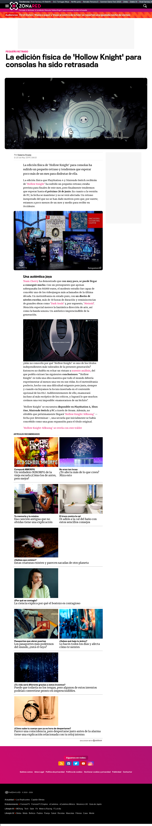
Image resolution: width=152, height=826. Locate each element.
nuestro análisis (81, 370)
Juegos (98, 6)
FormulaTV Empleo (39, 804)
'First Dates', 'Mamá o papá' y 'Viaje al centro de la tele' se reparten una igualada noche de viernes (67, 15)
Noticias (55, 6)
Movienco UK (82, 804)
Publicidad (116, 772)
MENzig (19, 809)
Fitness (79, 813)
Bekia (18, 813)
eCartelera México (67, 804)
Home (45, 6)
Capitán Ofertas (37, 800)
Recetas (61, 813)
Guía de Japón (95, 804)
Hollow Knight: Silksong (79, 414)
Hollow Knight (35, 184)
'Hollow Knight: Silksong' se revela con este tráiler (52, 427)
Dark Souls (57, 303)
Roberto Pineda (24, 155)
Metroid (88, 303)
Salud (53, 813)
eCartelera (53, 804)
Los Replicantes (23, 800)
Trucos (120, 6)
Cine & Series (84, 6)
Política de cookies (74, 772)
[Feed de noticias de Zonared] (61, 763)
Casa (85, 813)
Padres (40, 813)
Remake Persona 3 (90, 2)
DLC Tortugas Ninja (61, 2)
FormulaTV (25, 804)
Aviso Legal (39, 772)
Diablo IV (133, 2)
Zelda (125, 2)
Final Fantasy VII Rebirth (41, 2)
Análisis (109, 6)
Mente (91, 813)
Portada (22, 10)
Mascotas (70, 813)
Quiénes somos (26, 772)
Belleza (32, 813)
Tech (26, 809)
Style (32, 809)
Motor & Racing (45, 809)
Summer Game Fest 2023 (110, 2)
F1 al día (57, 809)
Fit (37, 809)
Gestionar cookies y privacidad (97, 772)
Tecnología (68, 6)
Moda (25, 813)
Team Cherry (30, 281)
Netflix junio (76, 2)
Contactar (127, 772)
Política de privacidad (55, 772)
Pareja (47, 813)
